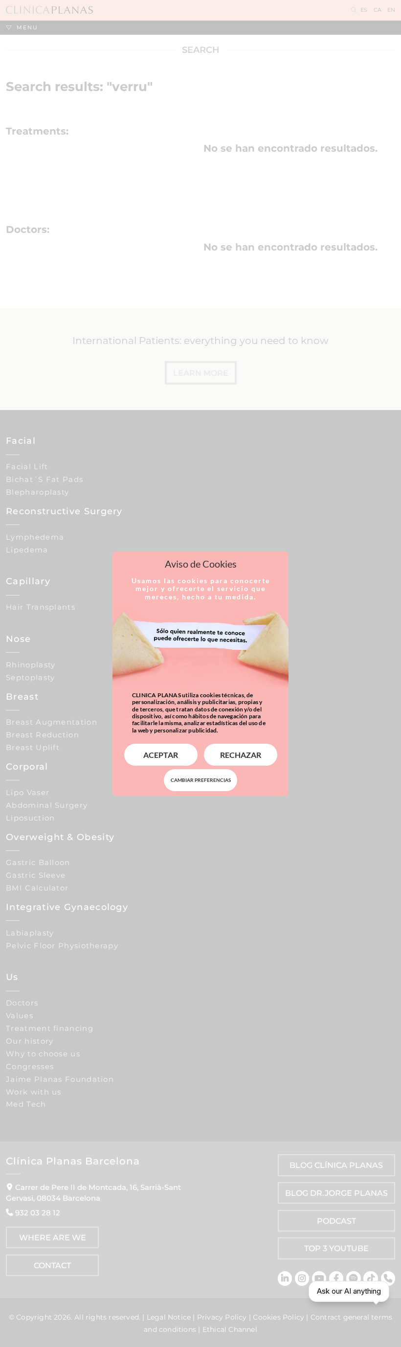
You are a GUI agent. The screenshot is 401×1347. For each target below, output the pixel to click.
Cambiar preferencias (201, 780)
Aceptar (160, 754)
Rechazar (240, 754)
